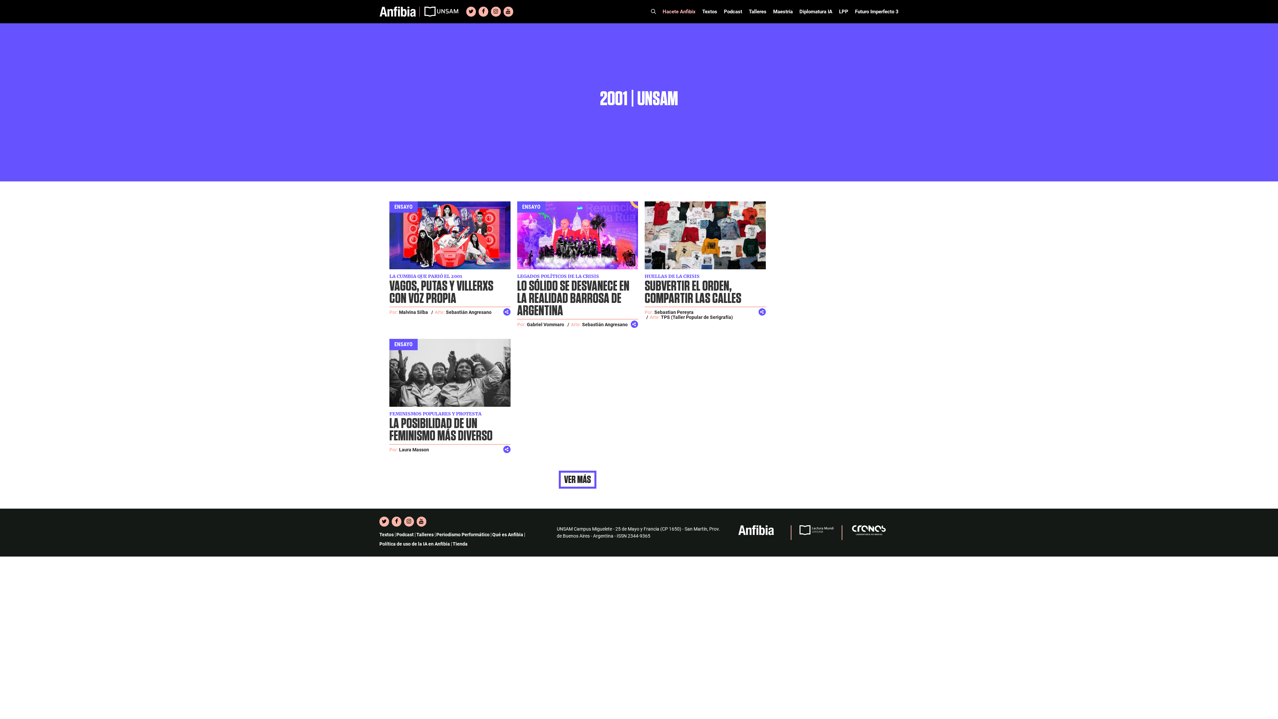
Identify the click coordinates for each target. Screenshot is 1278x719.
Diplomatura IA (815, 12)
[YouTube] (508, 12)
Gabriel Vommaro (545, 324)
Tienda (460, 544)
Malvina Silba (413, 312)
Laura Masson (414, 449)
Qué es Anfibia (507, 534)
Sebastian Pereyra (674, 312)
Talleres (757, 12)
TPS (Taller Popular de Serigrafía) (697, 317)
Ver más (577, 479)
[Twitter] (471, 12)
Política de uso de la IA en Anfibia (414, 544)
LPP (843, 12)
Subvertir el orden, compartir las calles (693, 292)
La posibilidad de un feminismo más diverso (441, 430)
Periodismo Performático (463, 534)
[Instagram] (496, 12)
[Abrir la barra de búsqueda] (653, 11)
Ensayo (403, 207)
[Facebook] (483, 12)
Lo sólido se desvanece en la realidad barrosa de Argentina (573, 298)
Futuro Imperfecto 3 (877, 12)
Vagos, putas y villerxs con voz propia (441, 292)
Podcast (733, 12)
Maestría (783, 12)
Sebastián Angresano (469, 312)
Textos (709, 12)
